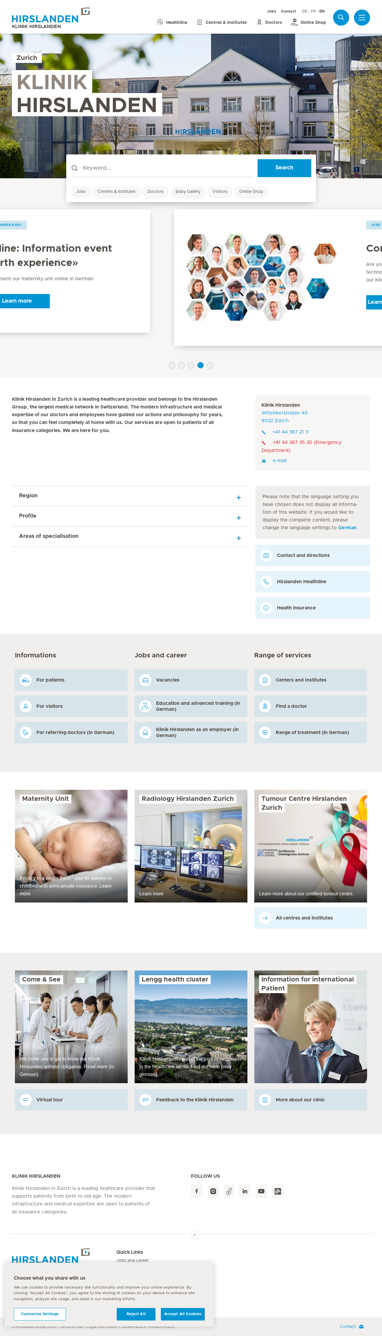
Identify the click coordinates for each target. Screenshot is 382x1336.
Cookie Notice (133, 1327)
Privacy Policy (162, 1327)
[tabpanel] (191, 277)
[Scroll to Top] (194, 1234)
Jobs (271, 11)
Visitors (219, 192)
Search (284, 168)
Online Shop (251, 192)
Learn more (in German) (237, 302)
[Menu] (362, 17)
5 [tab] (210, 365)
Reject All (136, 1314)
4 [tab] (201, 365)
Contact (288, 11)
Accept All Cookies (182, 1314)
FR (313, 11)
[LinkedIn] (245, 1191)
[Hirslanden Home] (64, 1255)
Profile (27, 516)
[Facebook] (197, 1191)
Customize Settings (40, 1314)
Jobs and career (132, 1260)
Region (28, 496)
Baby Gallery (188, 192)
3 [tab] (191, 365)
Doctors (155, 192)
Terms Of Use (71, 1327)
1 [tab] (172, 365)
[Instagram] (213, 1191)
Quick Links (129, 1252)
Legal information (102, 1327)
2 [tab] (181, 365)
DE (304, 11)
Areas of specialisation (48, 536)
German (347, 527)
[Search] (341, 17)
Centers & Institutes (116, 192)
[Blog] (278, 1191)
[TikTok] (229, 1191)
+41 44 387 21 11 (291, 432)
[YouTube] (261, 1191)
